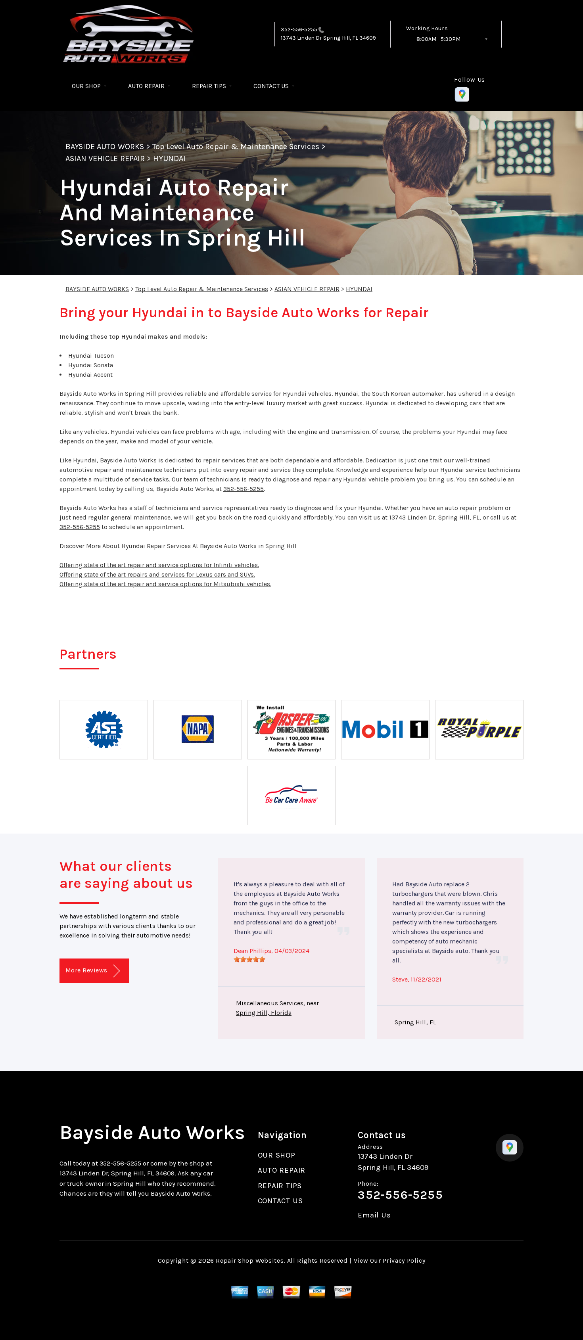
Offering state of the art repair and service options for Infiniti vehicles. (159, 565)
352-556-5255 (299, 29)
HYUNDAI (169, 158)
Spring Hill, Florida (264, 1012)
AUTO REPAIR (146, 86)
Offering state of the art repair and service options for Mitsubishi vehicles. (165, 584)
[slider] (249, 959)
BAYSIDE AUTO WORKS (104, 146)
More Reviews (87, 970)
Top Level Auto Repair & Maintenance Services (235, 146)
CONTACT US (271, 86)
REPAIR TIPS (209, 86)
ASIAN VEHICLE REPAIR (105, 158)
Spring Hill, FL (415, 1022)
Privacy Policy (404, 1260)
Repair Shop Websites (250, 1260)
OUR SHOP (86, 86)
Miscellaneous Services (269, 1003)
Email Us (374, 1215)
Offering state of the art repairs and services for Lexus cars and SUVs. (157, 574)
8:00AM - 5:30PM (438, 39)
